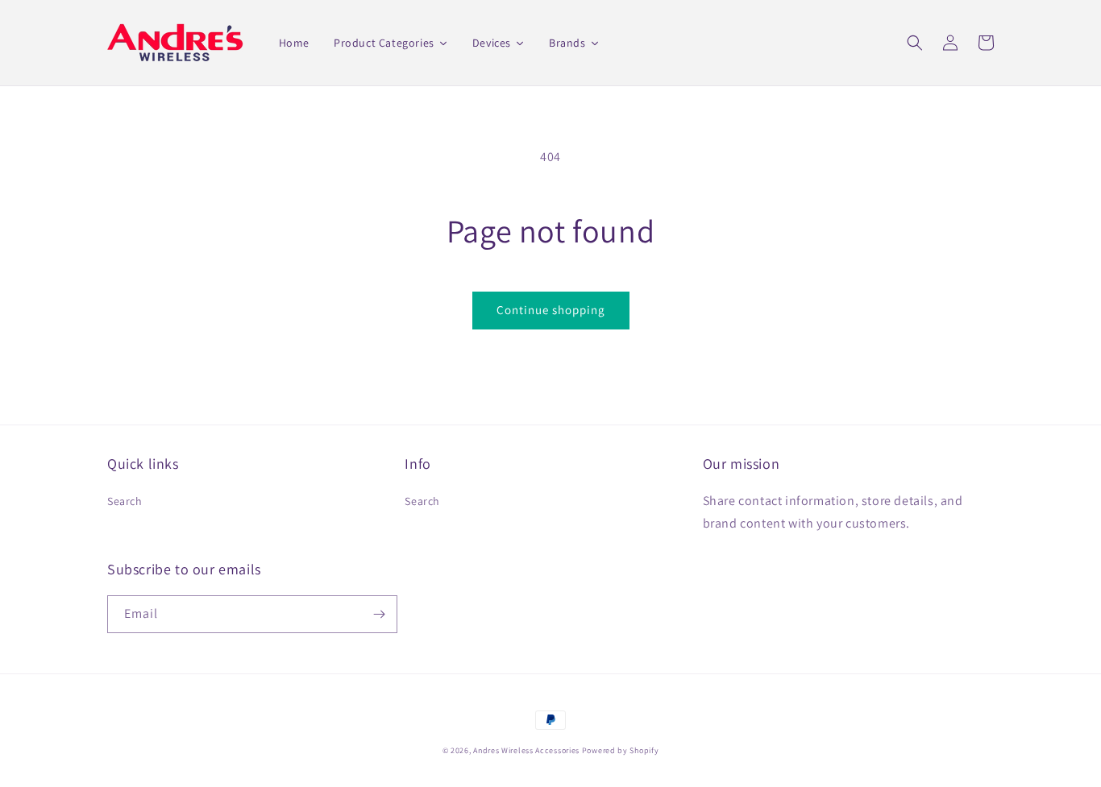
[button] (915, 42)
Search (125, 501)
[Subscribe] (379, 614)
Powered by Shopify (620, 750)
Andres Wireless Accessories (526, 750)
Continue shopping (550, 309)
